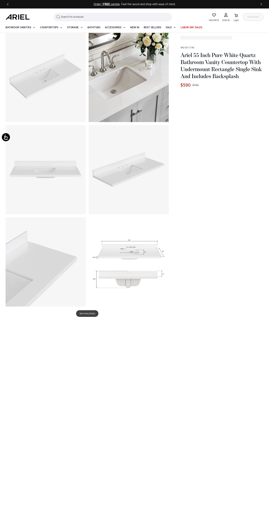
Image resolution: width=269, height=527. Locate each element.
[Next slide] (261, 4)
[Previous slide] (8, 4)
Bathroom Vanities (18, 27)
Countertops (49, 27)
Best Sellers (152, 27)
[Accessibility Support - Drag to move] (6, 137)
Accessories (113, 27)
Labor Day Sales (191, 27)
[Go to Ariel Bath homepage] (17, 17)
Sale (169, 27)
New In (134, 27)
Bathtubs (94, 27)
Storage (73, 27)
